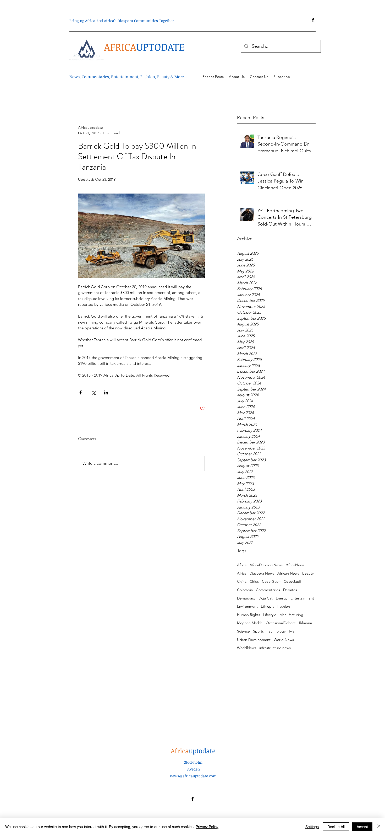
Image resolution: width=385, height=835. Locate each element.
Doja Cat (265, 598)
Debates (290, 589)
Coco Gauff (271, 581)
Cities (254, 581)
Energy (281, 598)
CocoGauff (292, 581)
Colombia (245, 589)
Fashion (283, 606)
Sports (258, 631)
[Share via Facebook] (80, 392)
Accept (362, 826)
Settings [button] (312, 826)
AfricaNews (295, 565)
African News (288, 573)
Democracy (246, 598)
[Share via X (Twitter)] (93, 392)
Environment (247, 606)
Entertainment (302, 598)
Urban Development (254, 639)
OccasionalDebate (281, 622)
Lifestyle (269, 614)
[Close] (379, 826)
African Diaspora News (255, 573)
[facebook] (313, 20)
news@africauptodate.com (193, 775)
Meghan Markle (250, 622)
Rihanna (305, 622)
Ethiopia (267, 606)
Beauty (308, 573)
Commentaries (268, 589)
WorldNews (246, 647)
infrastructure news (275, 647)
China (241, 581)
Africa (241, 565)
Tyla (291, 631)
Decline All (336, 826)
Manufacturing (291, 614)
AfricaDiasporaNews (266, 565)
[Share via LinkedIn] (106, 392)
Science (243, 631)
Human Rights (248, 614)
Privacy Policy (207, 826)
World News (284, 639)
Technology (276, 631)
